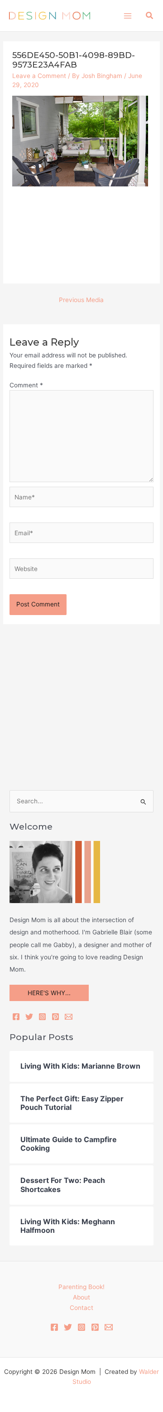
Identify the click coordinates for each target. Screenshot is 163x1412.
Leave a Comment (39, 75)
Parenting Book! (81, 1286)
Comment (26, 385)
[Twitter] (29, 1017)
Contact (81, 1307)
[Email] (68, 1017)
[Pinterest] (55, 1017)
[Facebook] (16, 1017)
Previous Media (81, 299)
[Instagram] (42, 1017)
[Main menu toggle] (127, 15)
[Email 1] (109, 1327)
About (81, 1297)
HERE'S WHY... (49, 993)
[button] (150, 15)
